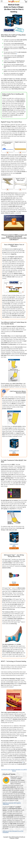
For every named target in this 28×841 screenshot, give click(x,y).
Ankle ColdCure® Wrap (14, 545)
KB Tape (14, 582)
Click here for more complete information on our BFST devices (14, 770)
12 (13, 686)
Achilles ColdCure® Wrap (14, 451)
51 (8, 58)
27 (16, 53)
